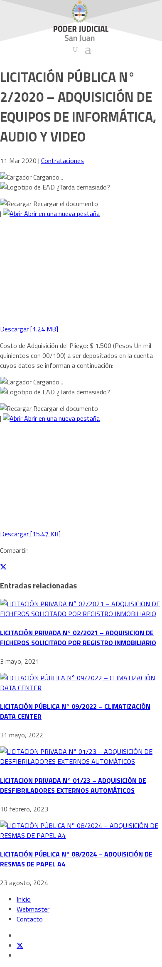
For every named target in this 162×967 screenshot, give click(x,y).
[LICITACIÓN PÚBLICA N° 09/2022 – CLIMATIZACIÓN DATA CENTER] (81, 688)
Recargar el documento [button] (65, 204)
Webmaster (33, 909)
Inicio (24, 899)
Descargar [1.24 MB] (29, 329)
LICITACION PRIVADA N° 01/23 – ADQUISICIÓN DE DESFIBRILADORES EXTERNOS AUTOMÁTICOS (73, 785)
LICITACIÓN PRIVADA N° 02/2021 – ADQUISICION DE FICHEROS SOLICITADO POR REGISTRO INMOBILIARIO (78, 638)
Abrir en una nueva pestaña (61, 213)
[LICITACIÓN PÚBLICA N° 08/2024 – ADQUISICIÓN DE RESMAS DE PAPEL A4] (81, 835)
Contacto (30, 919)
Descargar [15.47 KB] (30, 534)
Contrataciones (62, 161)
